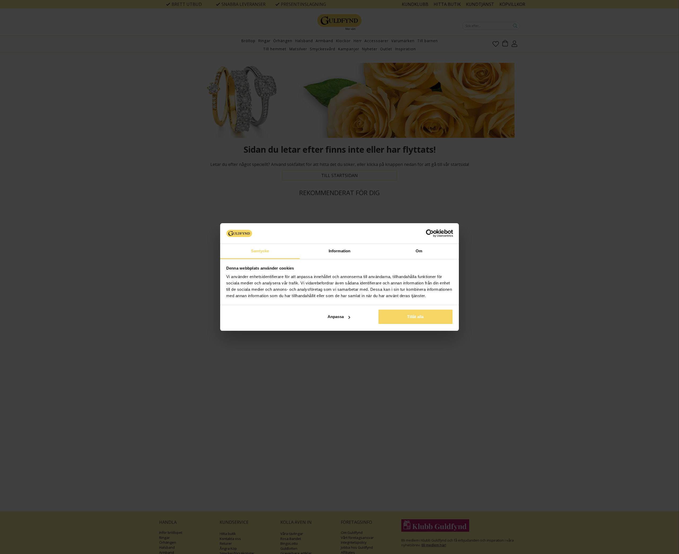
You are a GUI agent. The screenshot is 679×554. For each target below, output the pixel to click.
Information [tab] (339, 251)
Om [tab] (419, 251)
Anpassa (336, 316)
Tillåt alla (415, 316)
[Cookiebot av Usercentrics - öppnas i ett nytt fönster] (430, 233)
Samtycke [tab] (260, 251)
